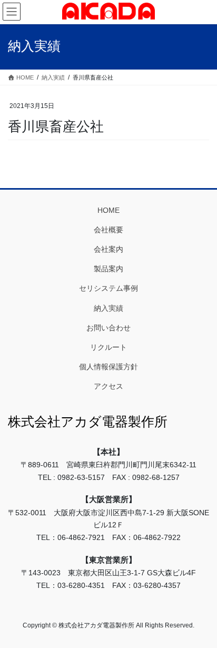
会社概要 (108, 229)
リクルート (108, 347)
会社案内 (108, 249)
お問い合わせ (108, 327)
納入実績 (108, 308)
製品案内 (108, 268)
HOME (108, 210)
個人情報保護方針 (108, 366)
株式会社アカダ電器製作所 (87, 422)
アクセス (108, 386)
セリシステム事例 (108, 288)
